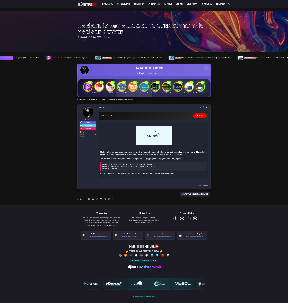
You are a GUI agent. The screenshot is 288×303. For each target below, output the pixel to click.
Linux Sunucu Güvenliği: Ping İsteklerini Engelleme (29, 58)
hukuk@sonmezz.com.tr (162, 237)
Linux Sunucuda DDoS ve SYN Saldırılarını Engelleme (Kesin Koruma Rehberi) (237, 58)
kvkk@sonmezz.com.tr (130, 237)
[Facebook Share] (85, 199)
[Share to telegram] (109, 199)
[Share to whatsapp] (105, 199)
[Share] (200, 107)
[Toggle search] (229, 4)
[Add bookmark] (203, 107)
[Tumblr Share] (101, 199)
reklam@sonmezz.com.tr (98, 237)
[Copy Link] (113, 199)
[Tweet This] (89, 199)
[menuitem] (107, 4)
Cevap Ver (204, 186)
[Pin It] (97, 199)
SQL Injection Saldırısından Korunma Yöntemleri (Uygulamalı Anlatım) (162, 58)
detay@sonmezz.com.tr (194, 237)
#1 (207, 107)
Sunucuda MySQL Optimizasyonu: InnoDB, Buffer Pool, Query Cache (90, 58)
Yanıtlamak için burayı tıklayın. (195, 194)
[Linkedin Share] (93, 199)
